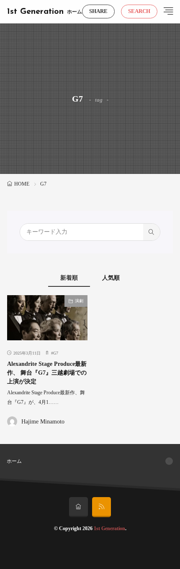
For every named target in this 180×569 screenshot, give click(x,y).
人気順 (111, 278)
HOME (21, 184)
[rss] (101, 507)
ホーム (74, 12)
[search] (151, 232)
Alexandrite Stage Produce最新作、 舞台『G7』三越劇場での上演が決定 (47, 373)
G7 (55, 353)
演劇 (79, 301)
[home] (78, 507)
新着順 (69, 278)
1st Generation (35, 12)
